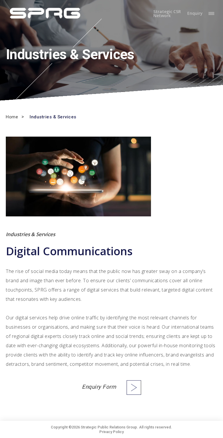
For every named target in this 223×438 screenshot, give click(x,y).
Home (12, 117)
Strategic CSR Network (167, 14)
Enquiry (195, 13)
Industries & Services (53, 117)
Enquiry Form (99, 387)
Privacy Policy (111, 432)
